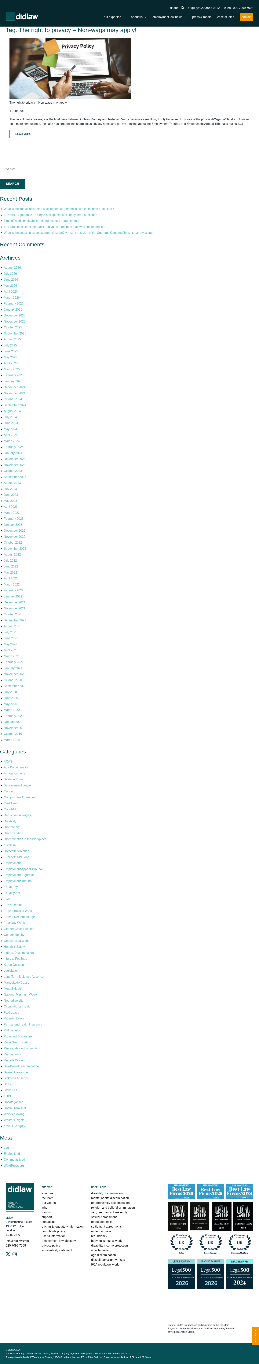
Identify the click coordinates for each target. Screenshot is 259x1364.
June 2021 (11, 638)
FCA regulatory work (105, 1264)
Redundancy (12, 1054)
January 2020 (13, 721)
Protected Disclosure (18, 1036)
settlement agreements (106, 1226)
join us (46, 1212)
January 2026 (13, 309)
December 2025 (14, 315)
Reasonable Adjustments (21, 1048)
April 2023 (11, 506)
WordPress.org (14, 1165)
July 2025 (10, 345)
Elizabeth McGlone (16, 857)
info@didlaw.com (17, 1241)
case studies (225, 17)
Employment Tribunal (18, 881)
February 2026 (14, 303)
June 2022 (11, 566)
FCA (7, 898)
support (47, 1217)
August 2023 (12, 482)
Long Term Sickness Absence (24, 976)
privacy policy (51, 1245)
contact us (48, 1221)
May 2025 (10, 357)
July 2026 (10, 273)
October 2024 (13, 399)
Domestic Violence (16, 851)
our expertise (112, 17)
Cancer (9, 791)
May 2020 (10, 704)
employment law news (167, 17)
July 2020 (10, 692)
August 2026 (12, 267)
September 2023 (15, 477)
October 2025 (13, 327)
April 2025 (11, 363)
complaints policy (53, 1231)
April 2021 (11, 650)
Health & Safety (14, 946)
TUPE (8, 1096)
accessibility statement (57, 1250)
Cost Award (11, 803)
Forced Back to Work (18, 910)
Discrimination (13, 833)
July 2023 (10, 488)
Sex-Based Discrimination (21, 1066)
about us (137, 17)
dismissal (10, 845)
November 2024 (14, 393)
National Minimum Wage (20, 994)
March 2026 (12, 297)
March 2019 (12, 739)
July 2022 (10, 560)
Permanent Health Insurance (23, 1024)
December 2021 (14, 602)
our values (49, 1202)
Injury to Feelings (15, 958)
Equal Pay (11, 887)
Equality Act (12, 893)
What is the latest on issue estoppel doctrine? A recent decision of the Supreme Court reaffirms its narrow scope (78, 232)
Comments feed (14, 1159)
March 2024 (12, 441)
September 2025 (15, 333)
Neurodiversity (13, 1000)
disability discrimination (107, 1193)
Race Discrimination (17, 1042)
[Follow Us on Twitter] (8, 1254)
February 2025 (14, 375)
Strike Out (10, 1090)
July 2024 (10, 417)
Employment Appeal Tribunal (23, 869)
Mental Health (13, 988)
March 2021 (12, 656)
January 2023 (13, 524)
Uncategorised (14, 1102)
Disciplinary (12, 827)
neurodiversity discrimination (110, 1202)
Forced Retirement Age (19, 917)
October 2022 (13, 542)
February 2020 (14, 716)
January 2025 (13, 381)
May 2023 (10, 500)
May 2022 (10, 572)
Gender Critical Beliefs (19, 928)
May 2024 (10, 429)
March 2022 (12, 584)
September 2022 (15, 548)
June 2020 (11, 698)
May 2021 (10, 644)
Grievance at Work (16, 940)
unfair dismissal (101, 1231)
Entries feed (12, 1153)
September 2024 (15, 405)
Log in (8, 1147)
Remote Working (15, 1060)
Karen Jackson (14, 964)
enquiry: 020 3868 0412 (204, 7)
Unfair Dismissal (15, 1108)
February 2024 (14, 447)
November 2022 (14, 536)
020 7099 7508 (16, 1245)
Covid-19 (10, 809)
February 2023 (14, 518)
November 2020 (14, 674)
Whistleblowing (14, 1114)
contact (246, 17)
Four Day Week (14, 922)
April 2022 (11, 578)
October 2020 (13, 680)
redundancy (99, 1236)
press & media (202, 17)
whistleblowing (101, 1250)
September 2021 (15, 620)
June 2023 (11, 494)
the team (47, 1198)
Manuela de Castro (16, 982)
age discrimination (103, 1255)
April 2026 (11, 291)
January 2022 (13, 596)
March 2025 (12, 369)
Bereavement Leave (17, 785)
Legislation (11, 970)
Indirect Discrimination (19, 952)
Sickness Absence (16, 1078)
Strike (8, 1084)
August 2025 (12, 339)
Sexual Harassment (17, 1072)
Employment (12, 863)
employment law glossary (59, 1240)
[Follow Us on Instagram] (15, 1254)
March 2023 (12, 512)
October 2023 (13, 470)
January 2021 (13, 668)
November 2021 (14, 608)
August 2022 (12, 554)
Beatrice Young (14, 779)
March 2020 (12, 710)
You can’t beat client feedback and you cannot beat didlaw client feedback (53, 226)
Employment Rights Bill (19, 875)
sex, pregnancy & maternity (109, 1212)
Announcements (15, 773)
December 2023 (14, 458)
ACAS (8, 761)
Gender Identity (14, 934)
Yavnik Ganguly (14, 1126)
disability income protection (109, 1245)
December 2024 (14, 387)
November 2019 (14, 728)
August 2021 (12, 626)
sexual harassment (104, 1217)
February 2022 (14, 590)
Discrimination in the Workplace (25, 839)
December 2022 (14, 530)
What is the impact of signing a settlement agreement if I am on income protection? (59, 208)
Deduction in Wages (17, 815)
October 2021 (13, 614)
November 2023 (14, 465)
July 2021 (10, 632)
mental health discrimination (110, 1198)
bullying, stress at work (106, 1240)
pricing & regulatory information (63, 1226)
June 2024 (11, 423)
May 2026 (10, 285)
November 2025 (14, 321)
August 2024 (12, 411)
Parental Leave (14, 1018)
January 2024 (13, 453)
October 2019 (13, 733)
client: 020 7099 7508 (238, 7)
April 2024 (11, 435)
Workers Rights (14, 1120)
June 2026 (11, 279)
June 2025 (11, 351)
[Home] (22, 16)
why (44, 1207)
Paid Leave (11, 1012)
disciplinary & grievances (108, 1259)
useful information (54, 1236)
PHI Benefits (12, 1030)
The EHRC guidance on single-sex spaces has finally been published (50, 214)
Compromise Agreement (20, 797)
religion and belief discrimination (113, 1207)
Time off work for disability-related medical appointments (42, 220)
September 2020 (15, 686)
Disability (10, 821)
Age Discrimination (16, 767)
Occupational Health (17, 1006)
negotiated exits (101, 1221)
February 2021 (14, 662)
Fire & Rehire (13, 905)
